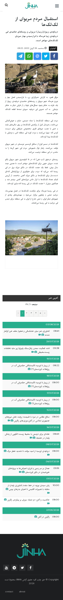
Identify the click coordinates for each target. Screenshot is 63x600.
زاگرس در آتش (44, 517)
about (22, 592)
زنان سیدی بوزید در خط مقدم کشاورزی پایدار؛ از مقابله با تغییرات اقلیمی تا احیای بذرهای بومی (29, 487)
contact (9, 592)
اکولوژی (53, 48)
